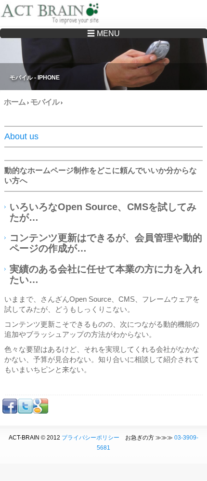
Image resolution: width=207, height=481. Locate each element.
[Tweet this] (25, 411)
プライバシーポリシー (90, 437)
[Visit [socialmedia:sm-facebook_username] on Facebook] (9, 411)
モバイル (44, 102)
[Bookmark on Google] (40, 411)
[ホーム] (52, 14)
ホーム (15, 102)
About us (21, 136)
